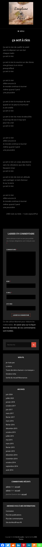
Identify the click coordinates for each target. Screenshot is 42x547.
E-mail (9, 292)
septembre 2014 (12, 466)
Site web (9, 304)
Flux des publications (13, 515)
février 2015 (10, 447)
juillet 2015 (10, 436)
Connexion (10, 511)
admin (8, 487)
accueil (17, 487)
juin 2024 (9, 394)
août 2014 (9, 470)
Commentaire (11, 249)
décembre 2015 (11, 428)
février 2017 (10, 417)
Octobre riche (11, 374)
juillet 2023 (10, 398)
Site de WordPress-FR (14, 522)
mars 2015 (10, 443)
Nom (8, 281)
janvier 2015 (10, 451)
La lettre (9, 366)
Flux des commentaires (14, 519)
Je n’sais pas (10, 363)
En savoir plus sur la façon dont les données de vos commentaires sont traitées (19, 328)
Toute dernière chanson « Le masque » (20, 370)
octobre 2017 (11, 406)
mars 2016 (10, 421)
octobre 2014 (11, 462)
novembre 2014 (11, 459)
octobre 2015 (11, 432)
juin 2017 (9, 409)
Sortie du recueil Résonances (16, 378)
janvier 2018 (10, 402)
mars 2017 (10, 413)
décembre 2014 (11, 455)
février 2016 (10, 425)
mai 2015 (9, 440)
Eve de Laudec (20, 537)
